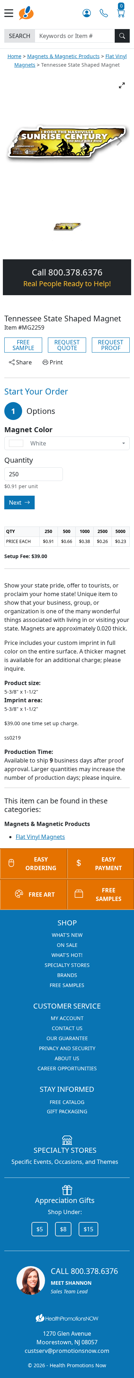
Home (14, 56)
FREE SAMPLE (23, 345)
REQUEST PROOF (110, 345)
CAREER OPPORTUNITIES (67, 1068)
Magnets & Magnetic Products (63, 56)
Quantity (18, 460)
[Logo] (26, 12)
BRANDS (67, 975)
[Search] (122, 36)
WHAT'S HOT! (67, 955)
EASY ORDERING (40, 863)
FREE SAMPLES (67, 985)
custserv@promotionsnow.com (67, 1351)
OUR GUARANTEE (67, 1038)
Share (23, 362)
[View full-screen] (122, 85)
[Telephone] (104, 13)
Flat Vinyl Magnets (40, 837)
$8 (63, 1229)
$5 (39, 1229)
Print (55, 362)
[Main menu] (11, 13)
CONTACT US (67, 1028)
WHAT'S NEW (67, 934)
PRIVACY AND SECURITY (67, 1048)
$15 (88, 1229)
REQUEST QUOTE (67, 345)
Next (16, 502)
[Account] (86, 13)
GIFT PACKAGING (67, 1111)
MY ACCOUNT (67, 1018)
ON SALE (67, 945)
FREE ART (42, 894)
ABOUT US (67, 1058)
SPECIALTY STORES (67, 965)
